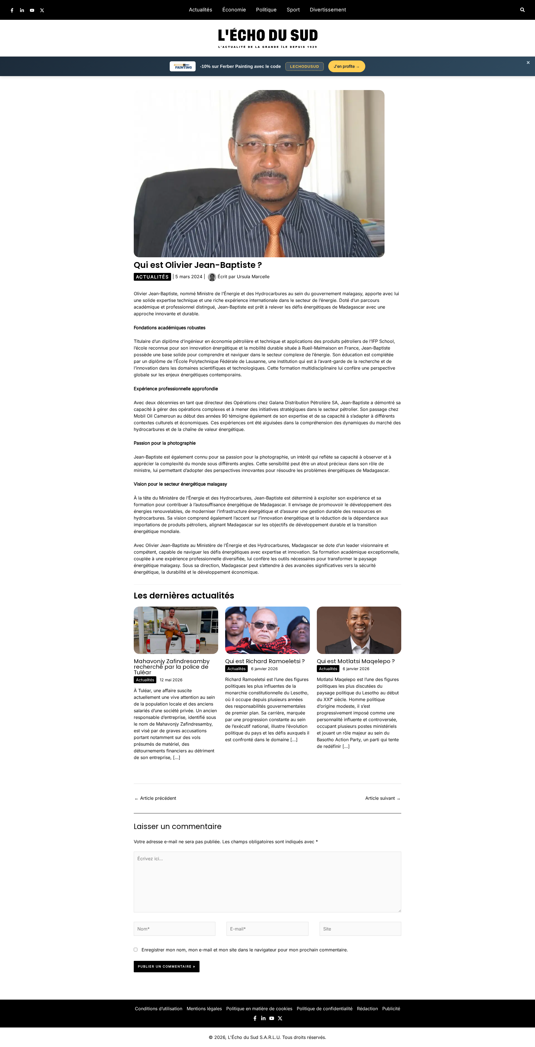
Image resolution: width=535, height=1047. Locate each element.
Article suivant (383, 798)
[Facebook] (12, 10)
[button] (522, 9)
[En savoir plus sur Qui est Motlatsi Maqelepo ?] (359, 629)
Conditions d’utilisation (158, 1008)
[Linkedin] (22, 10)
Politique (266, 10)
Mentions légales (204, 1008)
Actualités (200, 10)
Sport (293, 10)
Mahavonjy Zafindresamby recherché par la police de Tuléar (172, 666)
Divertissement (328, 10)
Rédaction (367, 1008)
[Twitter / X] (42, 10)
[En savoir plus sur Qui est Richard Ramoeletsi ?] (267, 629)
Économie (234, 10)
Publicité (391, 1008)
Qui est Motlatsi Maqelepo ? (356, 661)
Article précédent (155, 798)
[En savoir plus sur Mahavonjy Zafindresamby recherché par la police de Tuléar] (176, 629)
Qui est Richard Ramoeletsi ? (265, 661)
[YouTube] (32, 10)
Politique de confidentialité (324, 1008)
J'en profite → (347, 66)
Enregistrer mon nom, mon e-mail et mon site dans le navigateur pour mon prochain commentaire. (245, 950)
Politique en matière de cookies (259, 1008)
